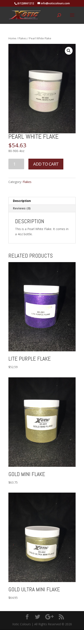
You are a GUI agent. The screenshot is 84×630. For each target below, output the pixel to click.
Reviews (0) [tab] (22, 208)
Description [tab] (22, 201)
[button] (69, 51)
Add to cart (46, 164)
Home (12, 38)
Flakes (23, 38)
